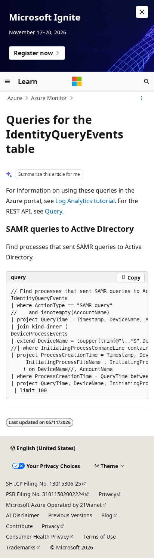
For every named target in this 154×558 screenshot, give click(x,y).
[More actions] (141, 98)
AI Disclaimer (22, 515)
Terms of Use (99, 536)
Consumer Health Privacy (37, 536)
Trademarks (21, 547)
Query (53, 211)
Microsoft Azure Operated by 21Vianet (54, 504)
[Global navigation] (7, 81)
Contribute (19, 526)
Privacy (107, 494)
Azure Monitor (49, 98)
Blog (107, 515)
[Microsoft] (77, 81)
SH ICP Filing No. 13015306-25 (43, 483)
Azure (14, 98)
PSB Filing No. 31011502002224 (45, 494)
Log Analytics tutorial (85, 201)
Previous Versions (70, 515)
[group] (77, 341)
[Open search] (146, 81)
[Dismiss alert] (142, 12)
